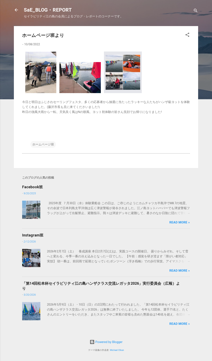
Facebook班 (32, 187)
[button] (187, 35)
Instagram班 (32, 235)
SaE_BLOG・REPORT (48, 10)
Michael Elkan (117, 350)
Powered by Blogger (109, 342)
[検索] (195, 11)
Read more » (179, 222)
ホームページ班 (43, 144)
